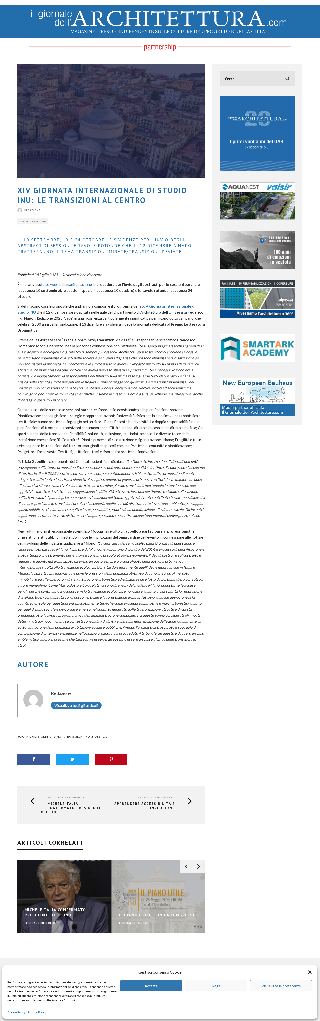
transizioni (75, 736)
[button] (310, 972)
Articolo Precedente (66, 797)
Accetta (151, 986)
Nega (216, 986)
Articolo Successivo (156, 797)
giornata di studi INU (35, 736)
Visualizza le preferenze (281, 986)
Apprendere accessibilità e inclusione (144, 806)
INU (58, 736)
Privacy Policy (37, 1012)
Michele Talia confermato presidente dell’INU (71, 808)
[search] (287, 78)
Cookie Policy (17, 1012)
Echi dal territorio (33, 221)
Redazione (32, 210)
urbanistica (97, 736)
